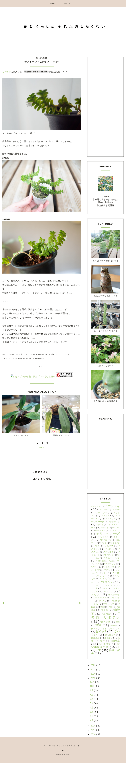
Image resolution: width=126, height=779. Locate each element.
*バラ (105, 573)
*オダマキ (100, 525)
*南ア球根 (105, 622)
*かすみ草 (105, 528)
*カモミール (100, 530)
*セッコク (109, 552)
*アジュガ (103, 510)
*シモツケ (109, 546)
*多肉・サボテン (105, 615)
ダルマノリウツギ (105, 366)
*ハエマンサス (109, 567)
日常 (99, 650)
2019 (93, 678)
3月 (92, 712)
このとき (6, 71)
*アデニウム (101, 512)
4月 (92, 707)
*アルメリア (110, 519)
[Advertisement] (41, 571)
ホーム (53, 3)
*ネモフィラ (110, 564)
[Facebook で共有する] (42, 443)
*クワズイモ (105, 540)
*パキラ (107, 570)
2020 (93, 674)
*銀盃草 (105, 610)
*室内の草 (107, 614)
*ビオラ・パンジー (105, 574)
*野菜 (117, 622)
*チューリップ (112, 558)
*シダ (97, 546)
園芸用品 (95, 638)
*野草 (99, 625)
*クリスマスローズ (108, 533)
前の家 (115, 640)
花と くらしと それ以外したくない (67, 746)
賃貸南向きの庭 (105, 646)
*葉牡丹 (113, 625)
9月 (92, 690)
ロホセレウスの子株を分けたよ (105, 261)
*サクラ (103, 543)
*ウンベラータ (98, 522)
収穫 (103, 641)
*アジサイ (113, 506)
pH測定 (94, 629)
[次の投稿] (3, 603)
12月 (92, 682)
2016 (93, 734)
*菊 (110, 607)
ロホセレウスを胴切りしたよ (106, 331)
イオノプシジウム (111, 629)
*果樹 (102, 607)
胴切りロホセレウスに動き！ (106, 401)
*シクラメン (115, 543)
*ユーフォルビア (101, 598)
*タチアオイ (109, 555)
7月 (92, 699)
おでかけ (101, 631)
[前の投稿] (80, 603)
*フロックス (96, 585)
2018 (93, 725)
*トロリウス (100, 561)
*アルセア (105, 515)
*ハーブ (95, 567)
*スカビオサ (110, 549)
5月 (92, 703)
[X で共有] (37, 443)
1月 (92, 720)
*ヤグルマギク (114, 595)
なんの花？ (110, 635)
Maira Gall (63, 755)
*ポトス (106, 588)
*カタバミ (116, 528)
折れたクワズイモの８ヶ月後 (106, 296)
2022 (93, 665)
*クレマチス (103, 537)
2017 (93, 730)
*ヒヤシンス (105, 579)
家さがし (108, 638)
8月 (92, 694)
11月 (92, 686)
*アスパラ (116, 510)
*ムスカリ (108, 591)
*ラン (41, 447)
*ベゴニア (109, 585)
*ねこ (111, 561)
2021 (93, 669)
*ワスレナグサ (109, 604)
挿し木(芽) (105, 644)
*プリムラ (107, 582)
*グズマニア (115, 530)
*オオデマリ (114, 522)
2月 (92, 716)
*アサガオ (96, 506)
